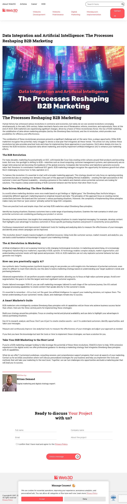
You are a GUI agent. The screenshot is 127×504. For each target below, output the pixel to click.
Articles (23, 4)
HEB (43, 4)
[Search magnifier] (122, 4)
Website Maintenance (58, 13)
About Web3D (9, 4)
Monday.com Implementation (94, 13)
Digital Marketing (75, 13)
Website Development (39, 13)
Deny (85, 499)
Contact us (117, 13)
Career (34, 4)
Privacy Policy (61, 444)
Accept (42, 499)
